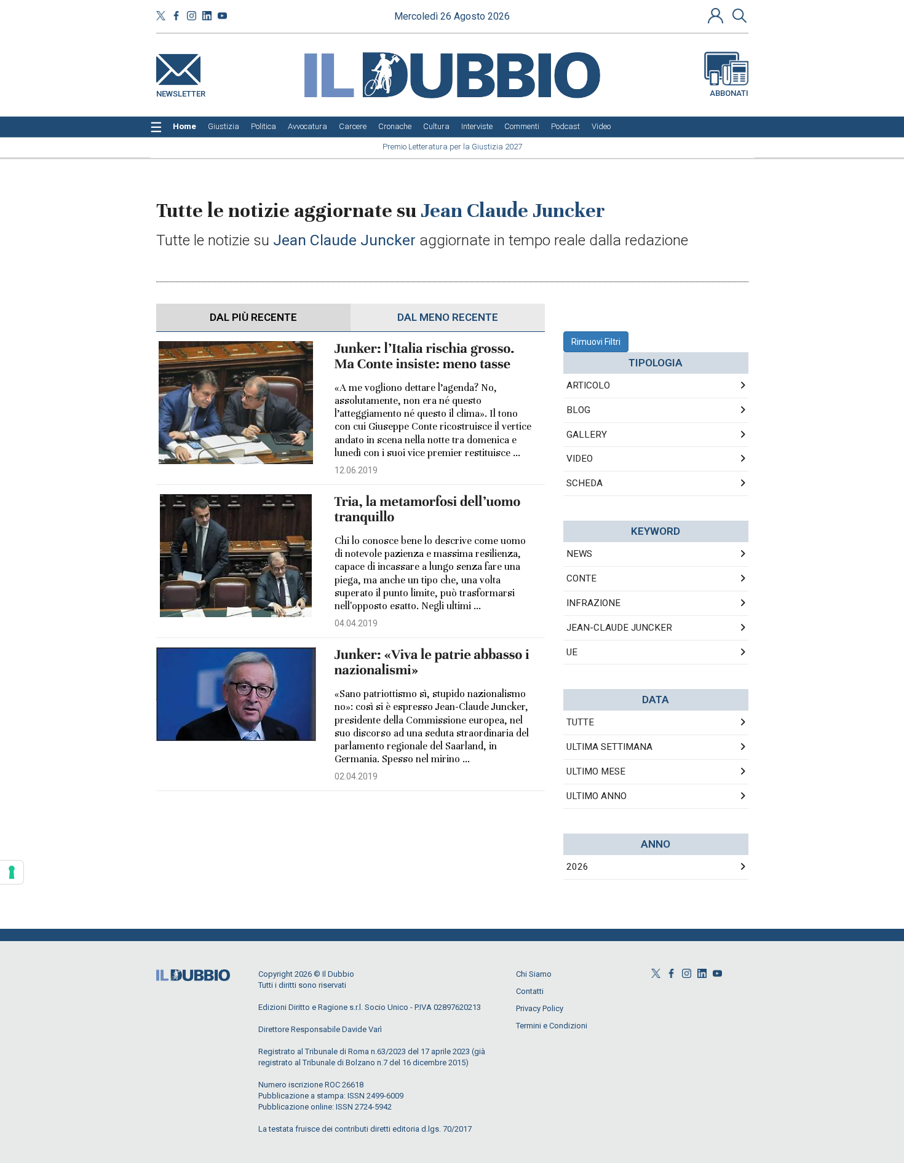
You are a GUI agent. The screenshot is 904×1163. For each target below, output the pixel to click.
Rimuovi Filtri (596, 342)
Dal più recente (253, 317)
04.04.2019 (356, 623)
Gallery (586, 434)
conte (581, 578)
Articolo (588, 385)
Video (579, 458)
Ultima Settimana (609, 746)
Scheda (584, 483)
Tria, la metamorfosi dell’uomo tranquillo (428, 510)
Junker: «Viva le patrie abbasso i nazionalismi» (432, 663)
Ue (571, 652)
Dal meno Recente (447, 317)
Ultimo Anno (596, 796)
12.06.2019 (356, 470)
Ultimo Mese (595, 771)
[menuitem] (184, 126)
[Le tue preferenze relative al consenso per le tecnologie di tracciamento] (11, 872)
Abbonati (729, 93)
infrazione (593, 603)
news (579, 553)
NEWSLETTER (180, 91)
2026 (577, 866)
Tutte (580, 722)
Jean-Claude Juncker (619, 627)
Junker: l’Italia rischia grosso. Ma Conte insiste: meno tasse (425, 357)
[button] (717, 15)
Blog (578, 410)
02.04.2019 (356, 776)
